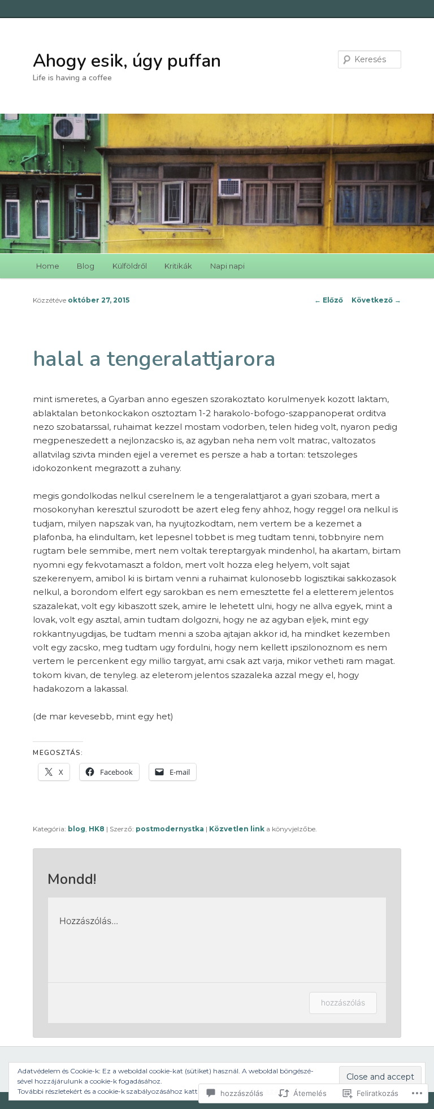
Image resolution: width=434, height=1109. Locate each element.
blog (76, 829)
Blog (85, 265)
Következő (376, 300)
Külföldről (129, 265)
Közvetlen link (237, 829)
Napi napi (227, 265)
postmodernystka (170, 829)
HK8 (97, 829)
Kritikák (178, 265)
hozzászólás (343, 1002)
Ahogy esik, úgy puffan (127, 61)
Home (47, 265)
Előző (328, 300)
